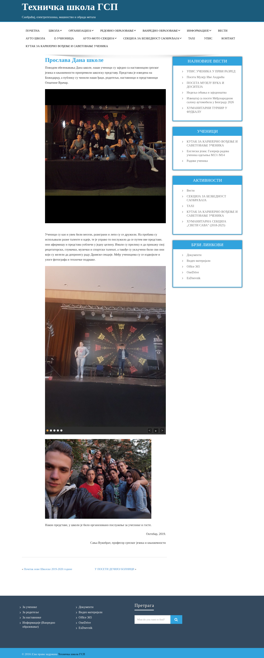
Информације (198, 30)
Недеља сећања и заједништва (207, 92)
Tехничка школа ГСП (70, 6)
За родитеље (30, 612)
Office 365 (193, 266)
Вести (222, 30)
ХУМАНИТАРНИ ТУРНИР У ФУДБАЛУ (207, 109)
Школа (54, 30)
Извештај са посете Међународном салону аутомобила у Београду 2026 (210, 100)
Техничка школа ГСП (71, 654)
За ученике (29, 607)
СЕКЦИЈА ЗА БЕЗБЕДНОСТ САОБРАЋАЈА (151, 38)
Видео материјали (198, 260)
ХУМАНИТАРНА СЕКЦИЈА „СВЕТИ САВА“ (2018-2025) (206, 223)
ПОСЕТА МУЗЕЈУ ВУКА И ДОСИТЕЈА (205, 84)
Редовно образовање (117, 30)
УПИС (208, 38)
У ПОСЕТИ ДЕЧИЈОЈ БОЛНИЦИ (114, 569)
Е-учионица (64, 38)
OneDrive (193, 272)
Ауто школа (35, 38)
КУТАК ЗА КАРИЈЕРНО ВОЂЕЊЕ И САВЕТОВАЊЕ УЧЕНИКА (67, 46)
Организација (80, 30)
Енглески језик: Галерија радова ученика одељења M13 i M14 (208, 153)
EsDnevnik (193, 278)
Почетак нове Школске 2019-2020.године (48, 569)
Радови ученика (197, 160)
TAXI (191, 38)
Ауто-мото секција (98, 38)
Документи (194, 255)
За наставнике (31, 617)
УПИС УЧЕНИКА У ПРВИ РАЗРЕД (211, 71)
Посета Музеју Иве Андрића (205, 77)
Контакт (228, 38)
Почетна (33, 30)
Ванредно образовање (160, 30)
